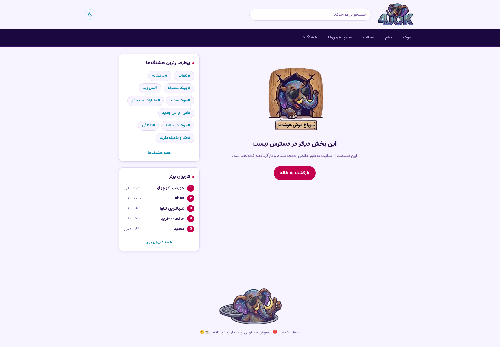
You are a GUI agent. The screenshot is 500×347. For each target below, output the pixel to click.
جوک (407, 37)
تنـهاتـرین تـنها (172, 208)
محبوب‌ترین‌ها (340, 37)
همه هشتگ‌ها (159, 153)
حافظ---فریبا (172, 218)
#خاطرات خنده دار (145, 101)
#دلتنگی (148, 125)
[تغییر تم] (90, 14)
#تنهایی (183, 76)
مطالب (368, 37)
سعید (179, 229)
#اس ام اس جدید (176, 113)
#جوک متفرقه (179, 88)
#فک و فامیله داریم (174, 138)
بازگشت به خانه (294, 172)
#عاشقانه (160, 76)
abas (179, 198)
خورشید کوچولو (170, 188)
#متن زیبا (150, 88)
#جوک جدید (180, 101)
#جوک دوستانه (177, 125)
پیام (388, 37)
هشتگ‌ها (309, 37)
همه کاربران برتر (159, 242)
